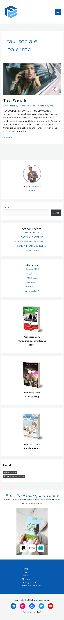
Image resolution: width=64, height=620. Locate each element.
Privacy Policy (10, 472)
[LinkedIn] (13, 606)
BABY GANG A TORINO (32, 237)
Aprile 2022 (32, 278)
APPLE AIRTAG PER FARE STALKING (32, 241)
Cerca (6, 207)
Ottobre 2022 (32, 269)
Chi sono (26, 579)
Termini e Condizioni (15, 476)
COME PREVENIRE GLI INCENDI (32, 246)
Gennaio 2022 (32, 291)
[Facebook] (32, 606)
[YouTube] (50, 606)
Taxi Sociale (15, 100)
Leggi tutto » (9, 137)
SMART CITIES (32, 250)
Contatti (26, 576)
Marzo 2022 (32, 282)
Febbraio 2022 (32, 286)
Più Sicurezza (32, 232)
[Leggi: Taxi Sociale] (32, 79)
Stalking (13, 106)
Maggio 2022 (32, 273)
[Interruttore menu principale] (58, 12)
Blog (5, 106)
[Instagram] (22, 606)
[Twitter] (41, 606)
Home (25, 569)
